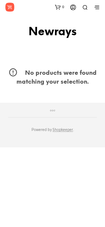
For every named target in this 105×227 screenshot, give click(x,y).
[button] (59, 7)
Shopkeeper (62, 129)
